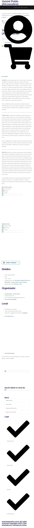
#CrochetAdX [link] (5, 76)
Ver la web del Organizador (11, 299)
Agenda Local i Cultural (11, 412)
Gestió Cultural (9, 400)
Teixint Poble (8, 404)
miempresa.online (19, 525)
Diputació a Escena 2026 (11, 408)
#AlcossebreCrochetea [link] (7, 187)
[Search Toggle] (4, 5)
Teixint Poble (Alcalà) (10, 353)
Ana (13, 358)
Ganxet (20, 284)
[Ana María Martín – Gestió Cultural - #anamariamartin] (7, 2)
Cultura (20, 282)
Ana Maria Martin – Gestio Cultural (12, 293)
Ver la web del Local (9, 316)
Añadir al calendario (11, 262)
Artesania (16, 284)
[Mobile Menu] (6, 10)
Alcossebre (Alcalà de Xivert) (21, 280)
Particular (25, 282)
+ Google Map (24, 312)
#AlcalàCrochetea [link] (6, 224)
